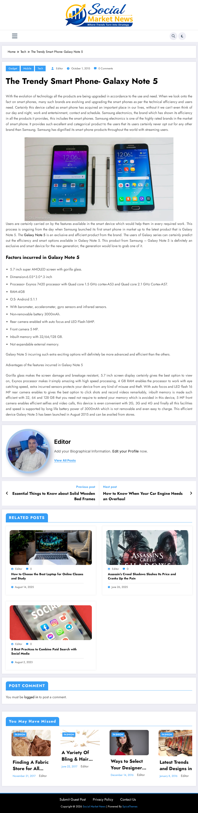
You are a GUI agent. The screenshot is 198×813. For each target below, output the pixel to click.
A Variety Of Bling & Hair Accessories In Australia (36, 755)
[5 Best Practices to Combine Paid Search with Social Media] (51, 622)
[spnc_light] (182, 36)
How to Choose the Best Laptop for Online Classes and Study (47, 576)
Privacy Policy (103, 799)
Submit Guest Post (73, 799)
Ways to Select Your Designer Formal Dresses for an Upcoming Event (87, 764)
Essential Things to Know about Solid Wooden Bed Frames (53, 496)
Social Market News (94, 806)
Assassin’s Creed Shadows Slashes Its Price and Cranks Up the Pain (142, 576)
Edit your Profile (125, 451)
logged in (31, 697)
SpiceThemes (129, 806)
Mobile (27, 68)
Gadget (13, 68)
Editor (59, 68)
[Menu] (15, 36)
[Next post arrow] (191, 493)
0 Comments (105, 68)
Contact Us (128, 799)
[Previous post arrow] (7, 493)
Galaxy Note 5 (34, 234)
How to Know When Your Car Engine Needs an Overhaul (143, 496)
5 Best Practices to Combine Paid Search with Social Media (44, 651)
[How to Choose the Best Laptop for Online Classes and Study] (51, 547)
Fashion (27, 734)
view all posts (65, 460)
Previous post (85, 487)
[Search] (173, 36)
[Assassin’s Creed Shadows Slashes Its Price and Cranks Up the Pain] (147, 547)
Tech (40, 68)
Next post (110, 487)
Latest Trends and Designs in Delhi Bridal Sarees (134, 765)
